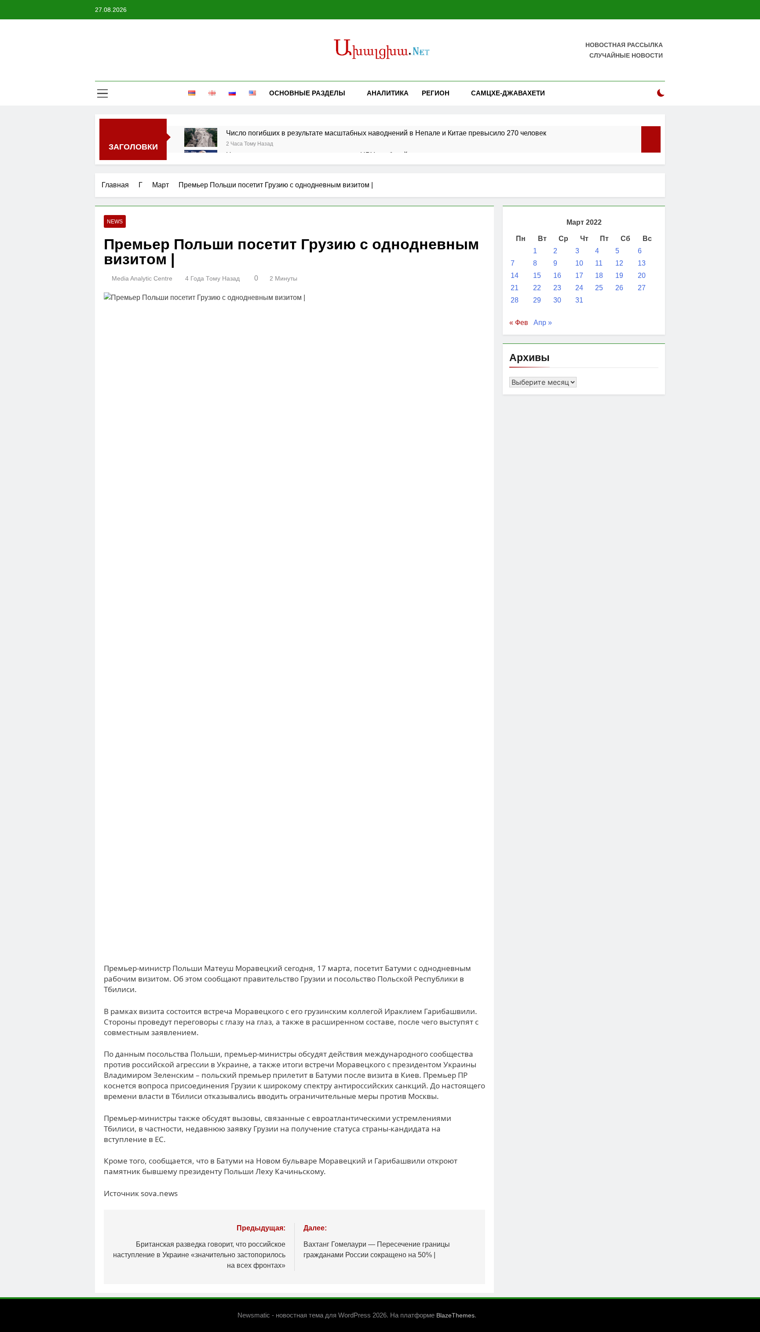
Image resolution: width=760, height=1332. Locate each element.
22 (537, 288)
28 (515, 300)
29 (537, 300)
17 (579, 275)
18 (599, 275)
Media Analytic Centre (142, 278)
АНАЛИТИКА (388, 93)
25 (599, 288)
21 (515, 288)
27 (642, 288)
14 (515, 275)
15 (537, 275)
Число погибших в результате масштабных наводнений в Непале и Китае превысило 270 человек (386, 133)
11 (599, 263)
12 (619, 263)
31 (579, 300)
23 (557, 288)
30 (557, 300)
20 (642, 275)
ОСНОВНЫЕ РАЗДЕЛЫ (307, 93)
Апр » (542, 322)
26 (619, 288)
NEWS (115, 222)
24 (579, 288)
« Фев (518, 322)
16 (557, 275)
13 (642, 263)
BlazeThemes (455, 1315)
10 (579, 263)
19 (619, 275)
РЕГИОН (435, 93)
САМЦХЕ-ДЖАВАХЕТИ (508, 93)
